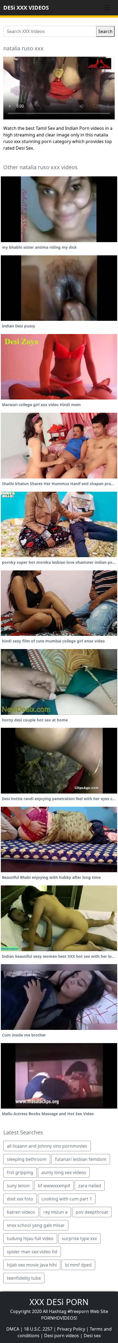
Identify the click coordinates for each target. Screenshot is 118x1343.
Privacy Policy (71, 1329)
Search (105, 31)
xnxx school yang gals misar (36, 1225)
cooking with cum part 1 (66, 1199)
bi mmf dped (78, 1265)
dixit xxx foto (20, 1199)
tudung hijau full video (30, 1238)
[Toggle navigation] (107, 7)
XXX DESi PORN (59, 1302)
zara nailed (89, 1186)
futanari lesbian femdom (80, 1159)
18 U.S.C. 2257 (38, 1329)
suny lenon (18, 1186)
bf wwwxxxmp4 (54, 1186)
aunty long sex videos (63, 1172)
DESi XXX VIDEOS (26, 7)
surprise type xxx (79, 1238)
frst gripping (20, 1172)
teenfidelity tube (24, 1278)
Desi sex (92, 1336)
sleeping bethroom (27, 1159)
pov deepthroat (92, 1212)
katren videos (21, 1212)
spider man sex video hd (32, 1252)
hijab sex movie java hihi (32, 1265)
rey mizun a (55, 1212)
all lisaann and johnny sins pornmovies (47, 1146)
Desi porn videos (61, 1336)
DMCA (12, 1329)
